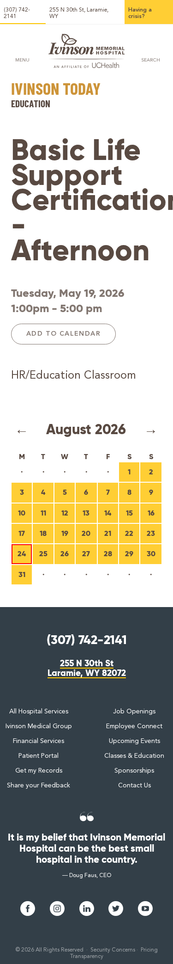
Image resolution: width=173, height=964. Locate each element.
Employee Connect (134, 726)
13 (86, 513)
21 (107, 533)
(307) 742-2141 (17, 13)
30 (151, 554)
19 (64, 533)
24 (22, 554)
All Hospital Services (38, 711)
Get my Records (38, 771)
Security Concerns (112, 950)
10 (21, 513)
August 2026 (86, 429)
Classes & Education (134, 756)
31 (21, 574)
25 (43, 554)
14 (107, 513)
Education (30, 103)
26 (64, 554)
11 (43, 513)
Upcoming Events (134, 741)
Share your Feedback (38, 785)
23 (151, 533)
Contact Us (134, 785)
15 (129, 513)
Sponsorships (134, 771)
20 (86, 533)
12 (64, 513)
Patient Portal (38, 756)
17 (21, 533)
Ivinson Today (56, 89)
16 (151, 513)
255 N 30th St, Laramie (78, 13)
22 (129, 533)
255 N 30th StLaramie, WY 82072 (87, 668)
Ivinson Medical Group (39, 726)
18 (43, 533)
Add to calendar (63, 334)
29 (129, 554)
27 (86, 554)
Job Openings (134, 711)
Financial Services (38, 741)
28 (108, 554)
